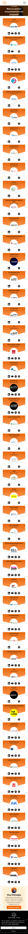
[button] (14, 907)
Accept (13, 928)
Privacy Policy (15, 924)
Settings (14, 931)
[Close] (26, 920)
